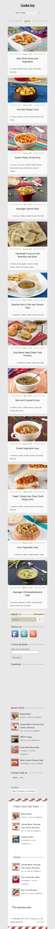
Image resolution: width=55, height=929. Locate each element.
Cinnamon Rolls (27, 837)
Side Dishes (28, 168)
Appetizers (17, 315)
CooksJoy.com (34, 919)
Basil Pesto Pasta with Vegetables (27, 60)
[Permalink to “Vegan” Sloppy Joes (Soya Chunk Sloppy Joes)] (27, 488)
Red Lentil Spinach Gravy (27, 400)
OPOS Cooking (26, 737)
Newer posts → (39, 614)
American (17, 216)
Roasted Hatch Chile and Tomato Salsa (28, 306)
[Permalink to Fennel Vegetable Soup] (27, 440)
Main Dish (13, 72)
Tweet (15, 777)
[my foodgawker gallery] (22, 907)
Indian (12, 168)
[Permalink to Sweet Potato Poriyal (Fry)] (27, 150)
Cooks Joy (27, 5)
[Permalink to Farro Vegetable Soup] (27, 539)
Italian (30, 69)
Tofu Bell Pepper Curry (27, 109)
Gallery (14, 69)
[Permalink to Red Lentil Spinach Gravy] (27, 392)
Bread (19, 264)
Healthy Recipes (22, 69)
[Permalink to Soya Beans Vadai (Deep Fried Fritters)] (27, 344)
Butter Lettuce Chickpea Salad (31, 760)
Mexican (41, 315)
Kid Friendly (37, 69)
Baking (14, 264)
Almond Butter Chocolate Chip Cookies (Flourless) (32, 726)
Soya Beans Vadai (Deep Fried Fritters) (27, 354)
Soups (42, 554)
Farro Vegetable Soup (27, 547)
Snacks (31, 267)
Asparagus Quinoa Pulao (27, 208)
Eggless (24, 264)
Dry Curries (21, 165)
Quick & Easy (19, 168)
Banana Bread (25, 714)
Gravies (26, 117)
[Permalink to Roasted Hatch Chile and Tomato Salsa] (27, 297)
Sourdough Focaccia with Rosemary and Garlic (27, 255)
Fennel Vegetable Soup (27, 448)
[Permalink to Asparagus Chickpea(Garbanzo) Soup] (27, 584)
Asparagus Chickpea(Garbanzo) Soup (27, 594)
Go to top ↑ (40, 922)
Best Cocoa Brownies (29, 890)
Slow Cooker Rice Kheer (30, 877)
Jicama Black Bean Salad (29, 747)
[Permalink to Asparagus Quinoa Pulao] (27, 201)
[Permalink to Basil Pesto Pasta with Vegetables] (27, 51)
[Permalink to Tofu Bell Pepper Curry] (27, 102)
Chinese (14, 117)
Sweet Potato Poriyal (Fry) (27, 157)
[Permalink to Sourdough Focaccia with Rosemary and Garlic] (27, 246)
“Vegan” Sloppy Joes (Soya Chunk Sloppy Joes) (28, 498)
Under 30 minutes (25, 605)
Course (14, 165)
